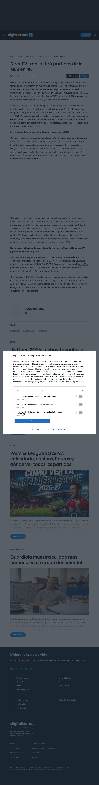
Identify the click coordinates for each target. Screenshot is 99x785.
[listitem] (49, 391)
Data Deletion (36, 429)
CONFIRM (32, 421)
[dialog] (49, 392)
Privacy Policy (63, 429)
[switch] (79, 396)
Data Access (49, 429)
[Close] (91, 355)
